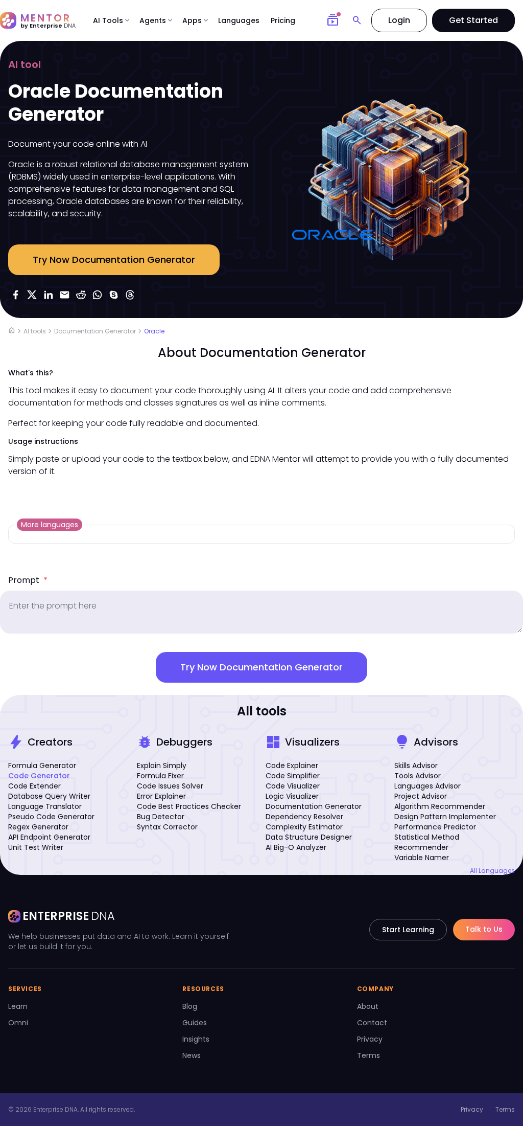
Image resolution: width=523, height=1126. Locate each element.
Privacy (370, 1039)
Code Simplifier (293, 776)
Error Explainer (161, 796)
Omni (18, 1023)
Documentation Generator (95, 331)
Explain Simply (161, 765)
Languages (238, 20)
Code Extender (34, 786)
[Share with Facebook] (15, 294)
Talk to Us (484, 929)
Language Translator (45, 806)
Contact (372, 1023)
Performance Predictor (435, 827)
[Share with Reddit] (81, 294)
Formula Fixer (160, 776)
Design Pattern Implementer (445, 817)
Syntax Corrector (167, 827)
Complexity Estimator (304, 827)
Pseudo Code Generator (51, 817)
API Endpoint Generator (49, 837)
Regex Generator (38, 827)
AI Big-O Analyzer (296, 847)
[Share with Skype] (113, 294)
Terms (368, 1055)
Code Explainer (292, 765)
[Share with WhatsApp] (97, 294)
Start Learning (408, 930)
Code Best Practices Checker (189, 806)
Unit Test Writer (35, 847)
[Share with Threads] (130, 294)
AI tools (34, 331)
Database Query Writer (49, 796)
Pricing (283, 20)
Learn (18, 1006)
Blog (189, 1006)
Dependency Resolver (304, 817)
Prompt (27, 580)
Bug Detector (160, 817)
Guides (194, 1023)
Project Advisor (420, 796)
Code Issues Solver (170, 786)
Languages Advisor (427, 786)
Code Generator (39, 776)
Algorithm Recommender (439, 806)
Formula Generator (42, 765)
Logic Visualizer (292, 796)
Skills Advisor (416, 765)
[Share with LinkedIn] (48, 294)
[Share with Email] (64, 294)
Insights (195, 1039)
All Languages (492, 871)
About (367, 1006)
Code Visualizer (293, 786)
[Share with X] (32, 294)
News (191, 1055)
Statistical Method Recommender (426, 842)
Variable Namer (421, 857)
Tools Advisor (417, 776)
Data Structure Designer (309, 837)
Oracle (154, 331)
